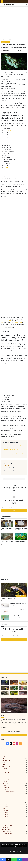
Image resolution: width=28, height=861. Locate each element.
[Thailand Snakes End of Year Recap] (21, 536)
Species (3, 808)
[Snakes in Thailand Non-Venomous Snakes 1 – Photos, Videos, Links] (23, 682)
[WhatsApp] (14, 859)
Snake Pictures (5, 795)
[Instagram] (17, 743)
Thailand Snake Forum (7, 818)
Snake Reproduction (6, 800)
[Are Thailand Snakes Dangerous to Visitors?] (14, 688)
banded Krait (10, 141)
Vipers (4, 785)
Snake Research (9, 39)
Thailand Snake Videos (7, 825)
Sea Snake (10, 130)
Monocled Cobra (18, 322)
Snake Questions (5, 797)
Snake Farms (5, 789)
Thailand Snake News (6, 821)
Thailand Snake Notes (6, 823)
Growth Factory (19, 846)
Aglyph (3, 751)
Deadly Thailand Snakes (7, 756)
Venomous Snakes (6, 829)
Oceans (3, 762)
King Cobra (6, 167)
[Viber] (25, 859)
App (3, 753)
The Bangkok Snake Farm (7, 528)
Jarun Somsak (5, 50)
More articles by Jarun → (9, 473)
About (13, 847)
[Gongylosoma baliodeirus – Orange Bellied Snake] (14, 682)
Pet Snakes (4, 768)
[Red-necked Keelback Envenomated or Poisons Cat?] (5, 688)
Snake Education (5, 787)
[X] (11, 743)
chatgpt (7, 479)
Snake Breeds (5, 777)
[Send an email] (8, 50)
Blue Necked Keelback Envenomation (13, 447)
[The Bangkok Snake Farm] (7, 523)
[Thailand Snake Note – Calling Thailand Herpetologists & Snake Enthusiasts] (23, 688)
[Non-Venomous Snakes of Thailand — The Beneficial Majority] (14, 705)
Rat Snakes (5, 812)
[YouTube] (14, 743)
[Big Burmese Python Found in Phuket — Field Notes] (23, 693)
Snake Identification (6, 793)
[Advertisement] (14, 22)
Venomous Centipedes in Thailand (17, 609)
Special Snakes (5, 806)
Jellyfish (4, 764)
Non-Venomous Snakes (7, 760)
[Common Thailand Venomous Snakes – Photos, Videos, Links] (5, 617)
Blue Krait (5, 143)
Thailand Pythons (5, 816)
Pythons (5, 781)
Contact (17, 847)
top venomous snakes (18, 479)
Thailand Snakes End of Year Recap (12, 445)
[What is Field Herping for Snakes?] (5, 693)
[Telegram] (19, 859)
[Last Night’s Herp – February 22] (14, 693)
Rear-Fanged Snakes (7, 833)
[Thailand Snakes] (8, 5)
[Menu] (1, 5)
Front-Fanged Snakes (8, 831)
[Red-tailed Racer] (5, 682)
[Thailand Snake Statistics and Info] (7, 536)
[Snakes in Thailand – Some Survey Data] (21, 523)
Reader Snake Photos (6, 772)
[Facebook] (7, 743)
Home (3, 39)
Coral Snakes (6, 779)
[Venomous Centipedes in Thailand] (5, 611)
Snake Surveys (5, 804)
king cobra (11, 326)
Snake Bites (4, 774)
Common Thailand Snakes (8, 598)
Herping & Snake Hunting (7, 758)
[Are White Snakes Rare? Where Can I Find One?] (5, 605)
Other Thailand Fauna (6, 766)
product (3, 770)
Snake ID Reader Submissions (8, 791)
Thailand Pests (5, 814)
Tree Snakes (5, 783)
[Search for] (26, 5)
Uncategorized (5, 827)
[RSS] (20, 743)
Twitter (3, 837)
